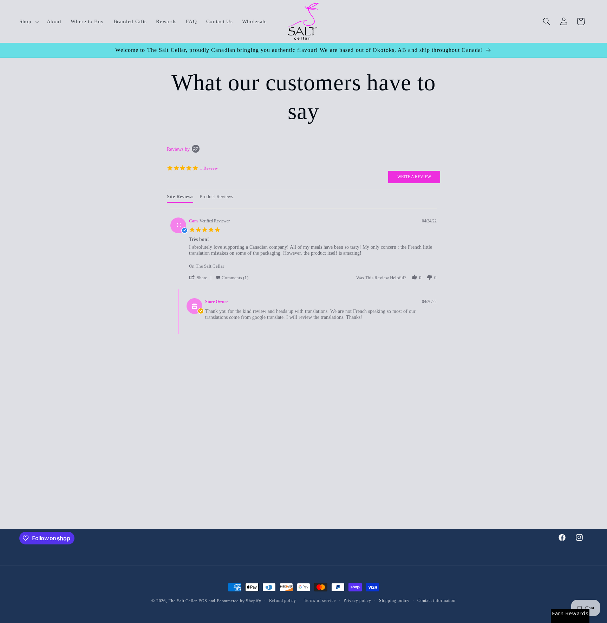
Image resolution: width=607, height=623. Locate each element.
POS (202, 600)
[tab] (180, 198)
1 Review (209, 167)
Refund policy (282, 600)
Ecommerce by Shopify (239, 600)
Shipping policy (394, 600)
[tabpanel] (303, 275)
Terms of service (319, 600)
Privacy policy (357, 600)
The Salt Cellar (183, 600)
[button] (28, 21)
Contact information (436, 600)
